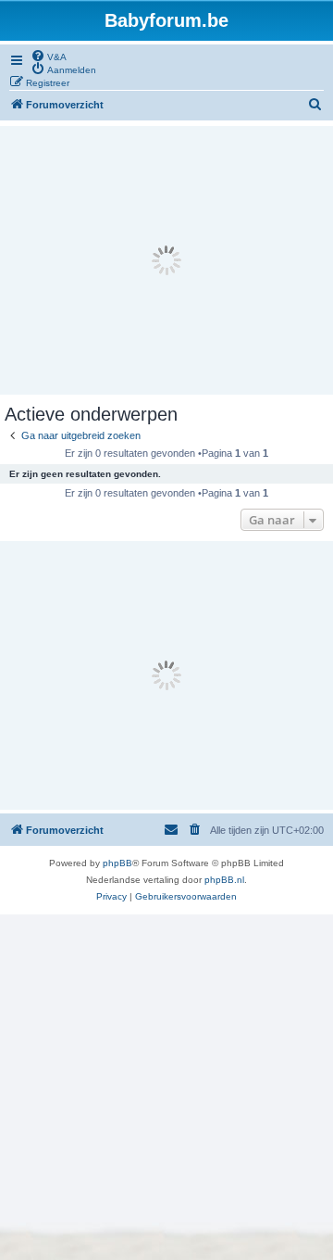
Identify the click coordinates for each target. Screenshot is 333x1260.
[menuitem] (49, 55)
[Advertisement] (166, 260)
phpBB (117, 863)
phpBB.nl (224, 880)
